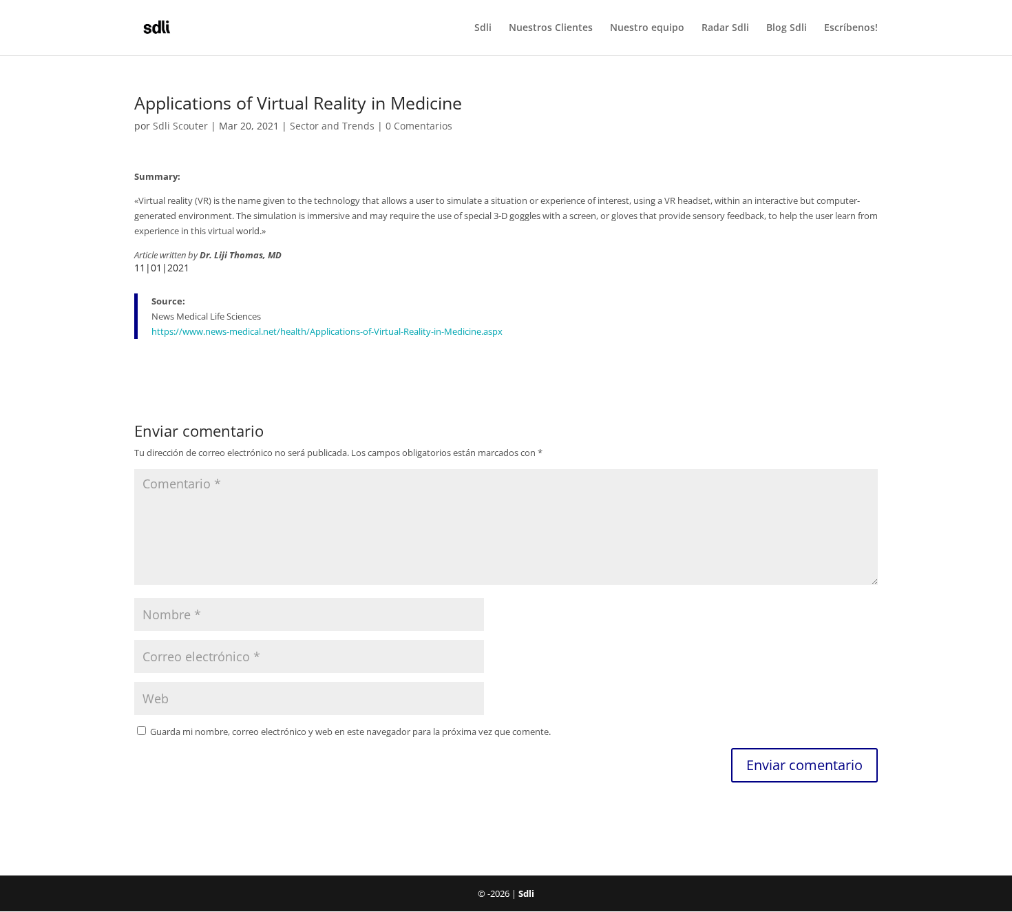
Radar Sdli (725, 28)
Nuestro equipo (647, 28)
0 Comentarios (419, 125)
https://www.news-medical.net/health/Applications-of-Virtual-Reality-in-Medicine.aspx (327, 331)
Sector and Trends (332, 125)
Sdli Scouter (180, 125)
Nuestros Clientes (551, 28)
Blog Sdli (786, 28)
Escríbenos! (851, 28)
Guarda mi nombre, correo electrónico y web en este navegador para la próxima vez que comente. (350, 731)
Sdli (483, 28)
